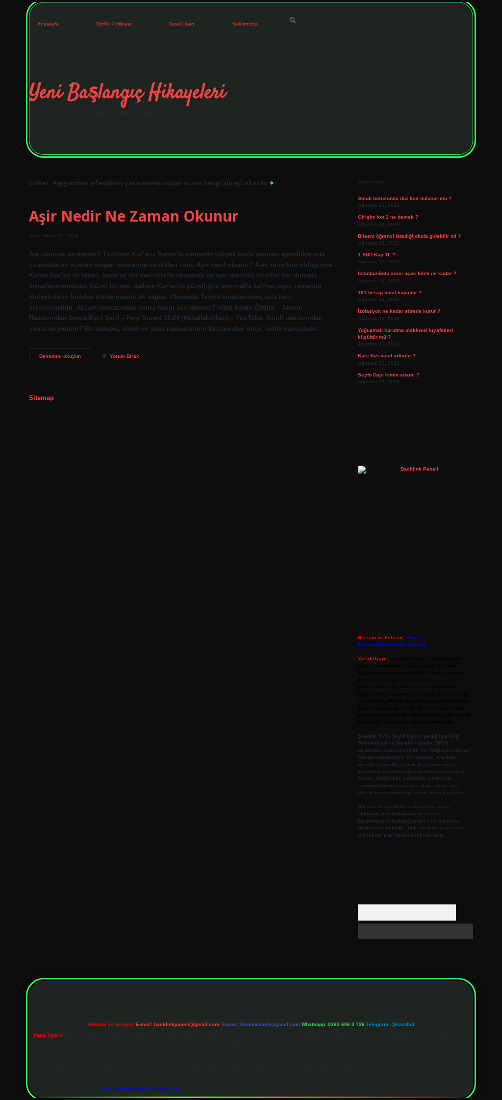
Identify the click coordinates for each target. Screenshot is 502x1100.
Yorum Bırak (124, 356)
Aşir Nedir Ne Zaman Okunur (133, 216)
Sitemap (41, 397)
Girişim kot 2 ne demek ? (388, 217)
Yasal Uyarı (181, 23)
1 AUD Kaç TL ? (376, 254)
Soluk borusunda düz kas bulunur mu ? (405, 198)
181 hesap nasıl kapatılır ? (390, 292)
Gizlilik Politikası (113, 23)
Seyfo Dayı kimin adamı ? (388, 374)
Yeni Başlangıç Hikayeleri (127, 93)
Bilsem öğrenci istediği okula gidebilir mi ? (409, 236)
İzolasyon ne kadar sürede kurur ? (399, 311)
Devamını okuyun (65, 358)
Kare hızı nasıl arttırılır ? (387, 355)
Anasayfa (48, 23)
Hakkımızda (244, 23)
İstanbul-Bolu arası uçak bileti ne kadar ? (407, 273)
